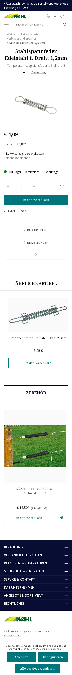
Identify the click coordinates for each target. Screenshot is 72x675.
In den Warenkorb (36, 200)
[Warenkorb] (66, 16)
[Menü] (6, 24)
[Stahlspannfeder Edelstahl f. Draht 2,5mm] (38, 315)
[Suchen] (64, 24)
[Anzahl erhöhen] (34, 187)
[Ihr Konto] (55, 16)
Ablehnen (21, 657)
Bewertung (38, 72)
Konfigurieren (53, 657)
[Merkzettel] (61, 16)
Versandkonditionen (17, 158)
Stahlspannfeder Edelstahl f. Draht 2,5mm (38, 338)
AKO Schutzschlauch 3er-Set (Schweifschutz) (35, 491)
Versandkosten (12, 635)
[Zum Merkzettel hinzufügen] (62, 187)
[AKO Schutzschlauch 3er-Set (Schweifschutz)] (35, 446)
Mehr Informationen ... (51, 648)
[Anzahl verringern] (8, 187)
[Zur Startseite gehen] (15, 16)
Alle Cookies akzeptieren (37, 668)
